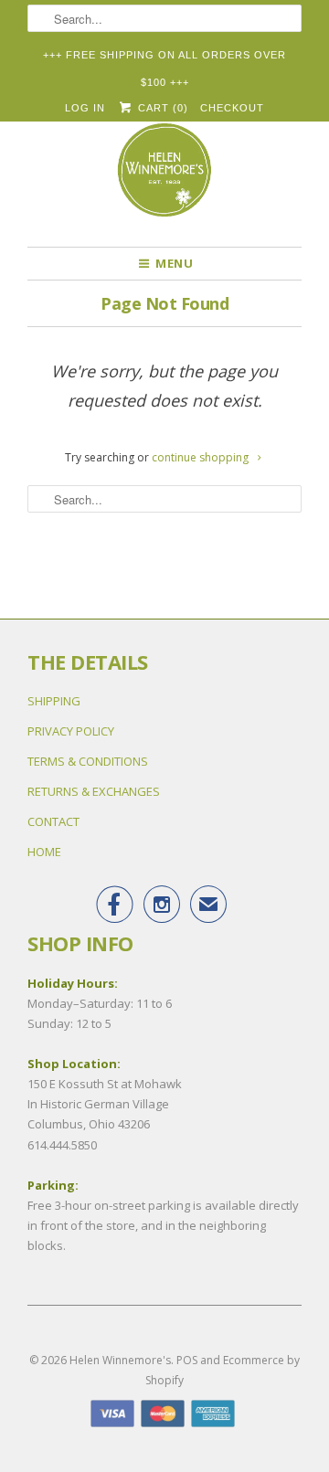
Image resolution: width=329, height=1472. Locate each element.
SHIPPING (53, 701)
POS (186, 1360)
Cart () (160, 107)
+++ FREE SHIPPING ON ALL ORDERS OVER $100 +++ (164, 59)
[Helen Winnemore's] (164, 178)
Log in (85, 107)
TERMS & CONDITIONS (87, 761)
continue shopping (201, 457)
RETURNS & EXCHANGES (93, 791)
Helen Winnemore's (120, 1360)
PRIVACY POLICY (70, 731)
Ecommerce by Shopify (222, 1370)
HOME (44, 851)
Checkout (232, 107)
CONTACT (53, 821)
